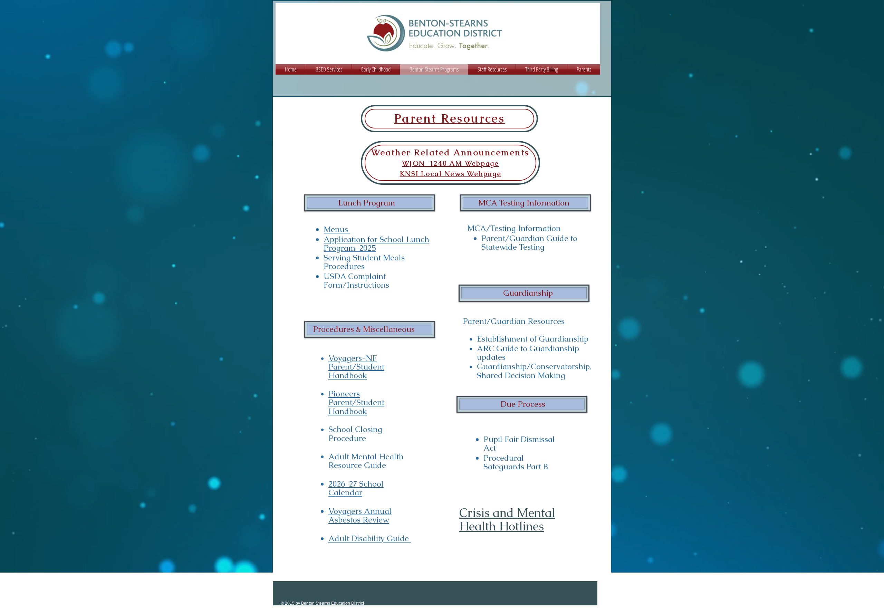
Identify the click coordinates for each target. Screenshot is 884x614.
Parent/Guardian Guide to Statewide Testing (529, 242)
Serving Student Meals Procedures (364, 261)
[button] (329, 69)
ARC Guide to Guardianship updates (528, 352)
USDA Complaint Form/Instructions (356, 280)
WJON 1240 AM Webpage (450, 163)
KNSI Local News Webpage (450, 173)
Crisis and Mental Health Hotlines (507, 519)
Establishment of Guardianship (532, 339)
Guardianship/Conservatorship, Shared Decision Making (535, 370)
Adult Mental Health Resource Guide (366, 460)
